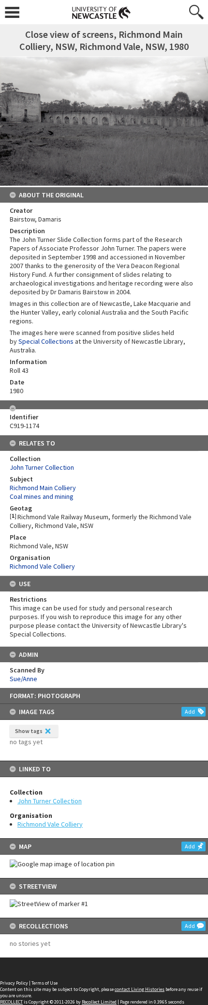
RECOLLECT (11, 1002)
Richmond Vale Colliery (50, 824)
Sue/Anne (23, 678)
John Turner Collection (49, 801)
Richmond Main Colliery (43, 487)
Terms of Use (44, 983)
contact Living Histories (139, 989)
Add (190, 711)
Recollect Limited (99, 1002)
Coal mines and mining (42, 496)
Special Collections (46, 341)
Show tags (29, 730)
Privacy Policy (14, 983)
